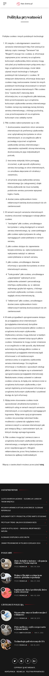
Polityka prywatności (35, 672)
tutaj (42, 464)
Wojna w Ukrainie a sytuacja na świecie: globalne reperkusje (28, 576)
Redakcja (23, 566)
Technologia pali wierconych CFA (29, 641)
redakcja (23, 618)
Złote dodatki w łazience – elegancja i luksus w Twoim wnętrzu (30, 562)
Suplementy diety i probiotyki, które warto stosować (23, 516)
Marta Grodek (25, 633)
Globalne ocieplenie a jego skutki (15, 537)
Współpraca (10, 672)
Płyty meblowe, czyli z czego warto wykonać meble (30, 628)
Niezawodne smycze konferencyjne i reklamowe (30, 613)
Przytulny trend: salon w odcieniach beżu (19, 522)
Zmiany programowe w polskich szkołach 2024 (20, 543)
